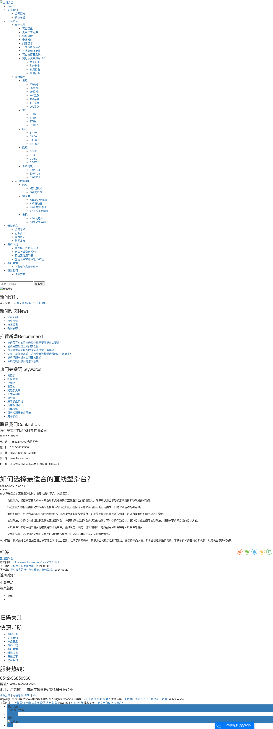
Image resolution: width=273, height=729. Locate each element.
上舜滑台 (129, 699)
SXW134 (35, 170)
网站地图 (18, 695)
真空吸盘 (27, 28)
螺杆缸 (11, 397)
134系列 (34, 99)
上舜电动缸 (13, 394)
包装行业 (35, 65)
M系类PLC (36, 188)
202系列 (34, 106)
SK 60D (34, 140)
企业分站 (5, 695)
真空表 (11, 375)
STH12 (34, 125)
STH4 (33, 114)
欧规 (24, 147)
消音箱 (11, 386)
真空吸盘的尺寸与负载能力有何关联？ (32, 569)
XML (35, 695)
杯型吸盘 (12, 379)
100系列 (34, 95)
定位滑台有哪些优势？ (23, 566)
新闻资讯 (12, 652)
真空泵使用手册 (24, 255)
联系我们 (12, 270)
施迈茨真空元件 (144, 699)
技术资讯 (20, 237)
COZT (33, 162)
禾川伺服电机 (22, 181)
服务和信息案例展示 (26, 266)
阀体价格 (12, 409)
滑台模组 (20, 77)
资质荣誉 (20, 17)
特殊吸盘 (27, 36)
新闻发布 (20, 240)
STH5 (33, 117)
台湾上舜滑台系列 (25, 251)
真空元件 (20, 24)
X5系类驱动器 (38, 207)
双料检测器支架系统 (19, 412)
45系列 (34, 84)
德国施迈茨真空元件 (26, 248)
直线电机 (27, 166)
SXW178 (35, 173)
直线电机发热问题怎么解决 (23, 361)
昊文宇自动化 (105, 702)
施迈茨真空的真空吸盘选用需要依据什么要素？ (34, 342)
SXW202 (35, 177)
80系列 (34, 91)
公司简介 (20, 13)
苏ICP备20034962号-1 (97, 699)
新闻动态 (12, 225)
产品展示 (12, 21)
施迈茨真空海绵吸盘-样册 (29, 259)
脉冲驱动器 (13, 405)
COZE (33, 151)
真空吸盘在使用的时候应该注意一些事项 (30, 350)
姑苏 (54, 702)
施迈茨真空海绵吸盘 (34, 58)
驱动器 (26, 196)
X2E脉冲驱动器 (39, 199)
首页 (10, 6)
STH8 (33, 121)
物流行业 (35, 69)
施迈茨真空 (13, 390)
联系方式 (20, 274)
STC (32, 155)
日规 (24, 80)
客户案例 (12, 263)
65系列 (34, 88)
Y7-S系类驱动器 (39, 211)
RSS (27, 695)
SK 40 (33, 132)
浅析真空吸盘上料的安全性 (23, 346)
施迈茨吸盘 (160, 699)
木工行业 (35, 62)
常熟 (42, 702)
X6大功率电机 (38, 222)
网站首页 (12, 634)
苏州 (22, 702)
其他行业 (35, 73)
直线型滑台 (6, 558)
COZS (33, 158)
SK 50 (33, 136)
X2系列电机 (36, 218)
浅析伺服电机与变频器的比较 (24, 357)
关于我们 (12, 10)
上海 (16, 702)
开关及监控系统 (31, 47)
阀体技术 (27, 43)
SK (24, 129)
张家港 (35, 702)
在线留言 (12, 656)
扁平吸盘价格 (15, 401)
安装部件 (27, 39)
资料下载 (12, 244)
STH (24, 110)
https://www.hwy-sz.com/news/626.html (36, 562)
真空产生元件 (30, 32)
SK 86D (34, 144)
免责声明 (119, 702)
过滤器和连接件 (31, 50)
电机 (24, 214)
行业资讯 (20, 233)
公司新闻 (20, 229)
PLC (24, 184)
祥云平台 (78, 702)
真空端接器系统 (31, 54)
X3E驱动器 (36, 203)
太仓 (48, 702)
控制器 (11, 383)
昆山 (28, 702)
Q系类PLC (36, 192)
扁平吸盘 (12, 416)
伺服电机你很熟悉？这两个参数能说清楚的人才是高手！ (39, 353)
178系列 (34, 103)
